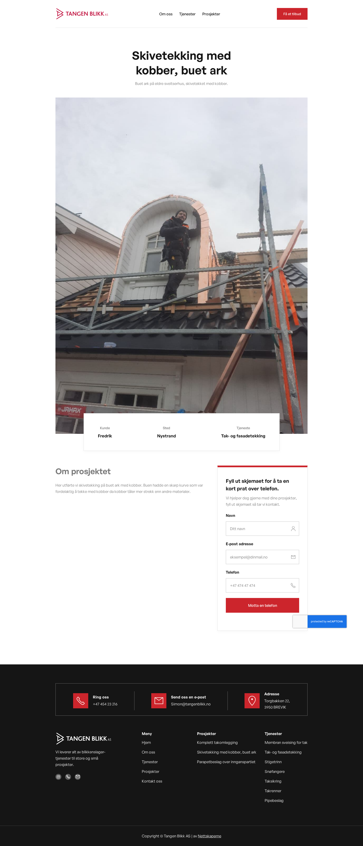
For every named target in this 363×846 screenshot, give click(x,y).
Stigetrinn (273, 761)
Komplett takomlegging (217, 742)
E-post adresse (239, 543)
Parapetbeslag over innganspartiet (226, 761)
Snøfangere (275, 771)
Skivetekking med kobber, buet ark (226, 752)
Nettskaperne (209, 836)
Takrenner (273, 790)
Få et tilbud (292, 14)
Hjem (146, 742)
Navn (230, 515)
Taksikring (273, 781)
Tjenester (187, 14)
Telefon (232, 572)
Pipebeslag (274, 800)
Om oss (165, 14)
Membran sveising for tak (286, 742)
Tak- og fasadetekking (283, 752)
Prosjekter (211, 14)
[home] (82, 14)
